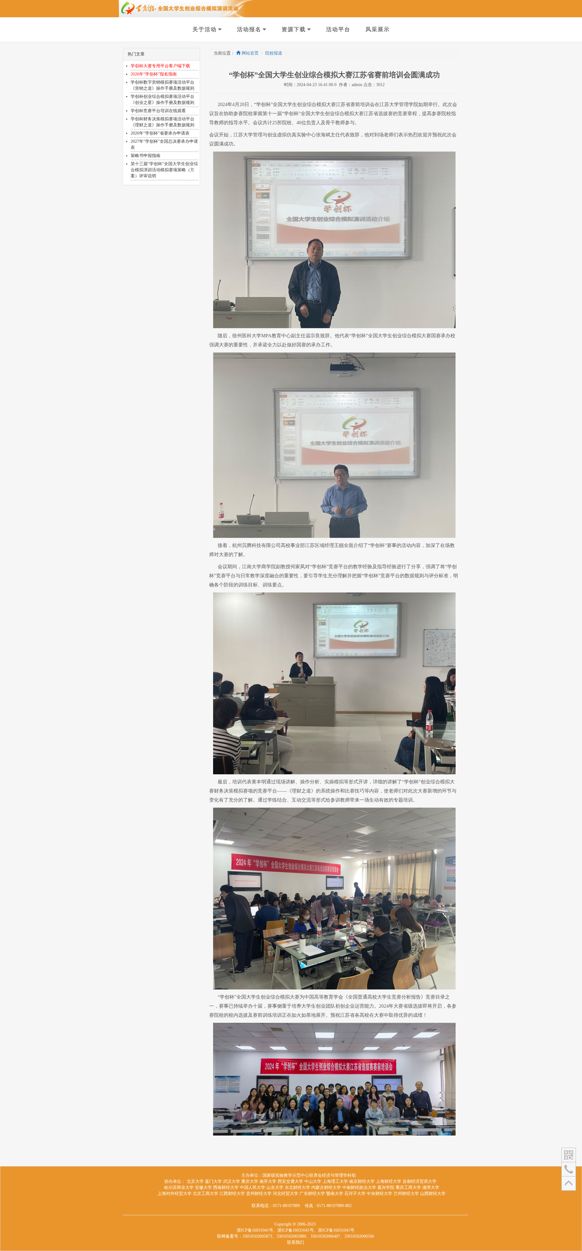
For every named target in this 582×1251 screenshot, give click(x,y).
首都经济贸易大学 (419, 1181)
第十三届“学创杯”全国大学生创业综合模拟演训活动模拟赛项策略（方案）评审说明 (164, 170)
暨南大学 (334, 1193)
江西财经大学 (232, 1193)
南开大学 (267, 1181)
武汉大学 (231, 1181)
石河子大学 (355, 1193)
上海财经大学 (388, 1181)
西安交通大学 (290, 1181)
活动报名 (249, 29)
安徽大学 (203, 1187)
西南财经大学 (226, 1187)
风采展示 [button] (378, 29)
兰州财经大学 (406, 1193)
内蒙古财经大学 (326, 1187)
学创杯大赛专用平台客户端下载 (160, 66)
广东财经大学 (312, 1193)
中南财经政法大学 (359, 1187)
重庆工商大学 (408, 1187)
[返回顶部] (568, 1183)
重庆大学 (249, 1181)
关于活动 (204, 29)
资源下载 (294, 29)
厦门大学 (213, 1181)
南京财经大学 (362, 1181)
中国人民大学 (252, 1187)
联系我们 (295, 1242)
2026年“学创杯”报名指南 (154, 74)
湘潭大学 (430, 1187)
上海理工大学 (335, 1181)
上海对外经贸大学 (175, 1193)
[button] (568, 1154)
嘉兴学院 (385, 1187)
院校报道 (273, 53)
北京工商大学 (205, 1193)
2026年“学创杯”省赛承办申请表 (160, 133)
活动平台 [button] (338, 29)
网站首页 (249, 53)
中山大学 (312, 1181)
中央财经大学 (379, 1193)
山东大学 (274, 1187)
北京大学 (195, 1181)
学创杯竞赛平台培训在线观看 (158, 110)
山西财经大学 (433, 1193)
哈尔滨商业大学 (179, 1187)
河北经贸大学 (285, 1193)
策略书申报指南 (145, 155)
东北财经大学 (297, 1187)
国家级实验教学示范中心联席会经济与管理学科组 (309, 1175)
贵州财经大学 (259, 1193)
